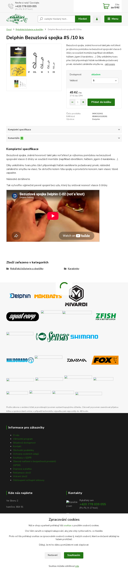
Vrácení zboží (20, 476)
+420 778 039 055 (26, 6)
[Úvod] (20, 19)
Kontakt (17, 446)
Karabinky (73, 268)
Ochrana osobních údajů (26, 453)
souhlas (68, 525)
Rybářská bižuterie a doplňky (29, 29)
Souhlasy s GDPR (22, 457)
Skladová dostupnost (24, 442)
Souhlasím (73, 555)
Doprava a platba (22, 468)
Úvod (9, 29)
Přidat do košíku (101, 102)
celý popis (110, 64)
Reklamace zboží (22, 472)
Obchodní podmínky (23, 450)
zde (77, 566)
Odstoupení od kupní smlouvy (28, 480)
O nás (16, 435)
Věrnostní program (23, 438)
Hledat (82, 18)
